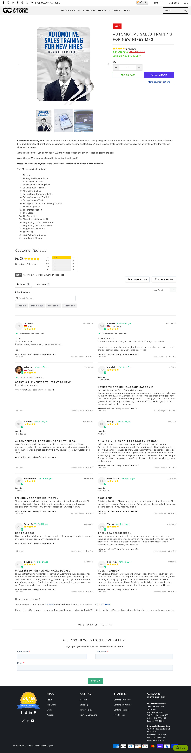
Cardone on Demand (123, 705)
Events (50, 710)
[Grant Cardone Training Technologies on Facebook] (3, 3)
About (49, 700)
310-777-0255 (103, 604)
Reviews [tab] (20, 284)
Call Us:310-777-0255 (47, 3)
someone (69, 305)
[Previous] (19, 64)
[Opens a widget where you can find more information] (180, 748)
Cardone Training (121, 710)
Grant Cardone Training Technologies (36, 745)
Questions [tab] (41, 284)
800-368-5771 (162, 715)
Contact (83, 700)
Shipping (84, 705)
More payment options (159, 82)
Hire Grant (51, 705)
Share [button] (20, 356)
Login (175, 3)
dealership (37, 305)
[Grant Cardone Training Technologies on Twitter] (27, 3)
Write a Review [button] (165, 279)
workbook (53, 305)
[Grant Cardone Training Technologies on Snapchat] (17, 3)
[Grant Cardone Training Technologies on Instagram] (8, 3)
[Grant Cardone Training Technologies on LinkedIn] (12, 3)
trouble (21, 305)
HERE (50, 604)
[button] (98, 10)
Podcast (50, 715)
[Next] (108, 64)
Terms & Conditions (88, 715)
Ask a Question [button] (139, 279)
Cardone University (122, 700)
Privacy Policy (86, 710)
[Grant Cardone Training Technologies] (16, 10)
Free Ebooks (119, 715)
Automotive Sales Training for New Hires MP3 (35, 354)
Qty (114, 62)
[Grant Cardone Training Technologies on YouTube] (31, 3)
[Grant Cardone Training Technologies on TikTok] (22, 3)
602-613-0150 (160, 738)
